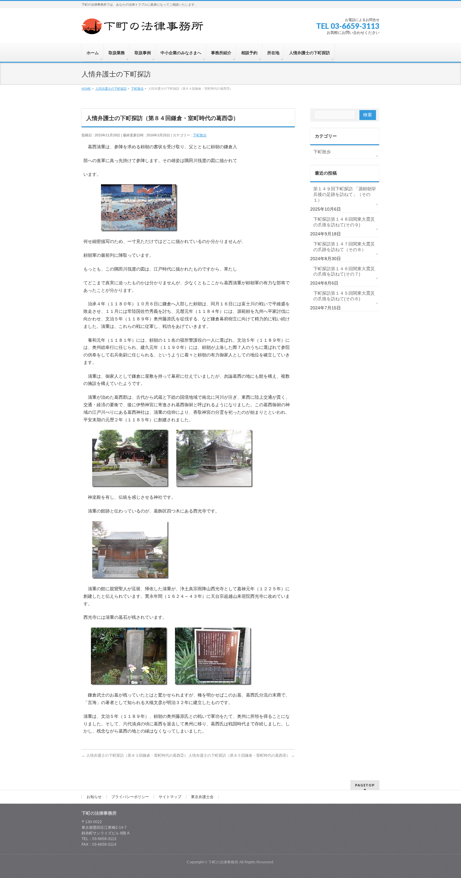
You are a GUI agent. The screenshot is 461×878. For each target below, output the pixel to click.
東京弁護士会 (202, 797)
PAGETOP (365, 785)
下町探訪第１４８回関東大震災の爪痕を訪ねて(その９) (344, 222)
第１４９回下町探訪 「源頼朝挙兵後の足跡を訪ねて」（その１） (344, 194)
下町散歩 (200, 135)
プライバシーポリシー (130, 797)
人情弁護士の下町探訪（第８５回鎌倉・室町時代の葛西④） (241, 755)
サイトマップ (170, 797)
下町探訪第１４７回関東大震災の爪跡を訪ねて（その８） (344, 246)
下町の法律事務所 (223, 862)
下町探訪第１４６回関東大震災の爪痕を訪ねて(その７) (344, 271)
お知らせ (94, 797)
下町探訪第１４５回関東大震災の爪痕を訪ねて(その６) (344, 296)
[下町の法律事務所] (144, 27)
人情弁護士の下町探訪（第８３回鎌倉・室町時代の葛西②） (135, 755)
